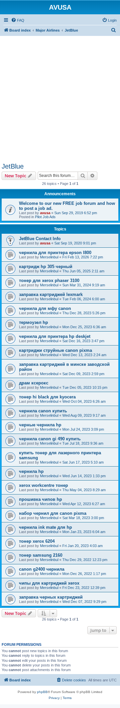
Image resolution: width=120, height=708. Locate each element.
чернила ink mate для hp (45, 527)
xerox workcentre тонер (43, 485)
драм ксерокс (33, 382)
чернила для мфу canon (45, 308)
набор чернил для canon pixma (52, 513)
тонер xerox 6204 (37, 541)
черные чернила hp (40, 424)
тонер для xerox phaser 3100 (49, 280)
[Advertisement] (60, 96)
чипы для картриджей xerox (49, 583)
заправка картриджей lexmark (51, 294)
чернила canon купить (43, 410)
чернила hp (31, 471)
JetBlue (13, 166)
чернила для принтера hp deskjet (54, 336)
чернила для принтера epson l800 (55, 252)
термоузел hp (33, 322)
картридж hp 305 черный (45, 266)
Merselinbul (49, 257)
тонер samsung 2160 (40, 555)
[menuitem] (17, 20)
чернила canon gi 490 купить (50, 438)
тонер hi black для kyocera (47, 396)
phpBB (42, 692)
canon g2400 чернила (41, 569)
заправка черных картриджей (51, 597)
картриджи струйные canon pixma (55, 350)
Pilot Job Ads (45, 217)
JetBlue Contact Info (40, 238)
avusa (45, 213)
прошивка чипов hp (40, 499)
